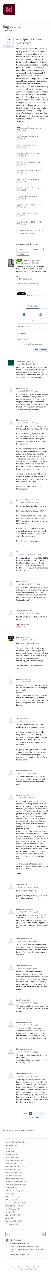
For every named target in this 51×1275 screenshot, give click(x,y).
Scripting (8, 1212)
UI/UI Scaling (9, 1224)
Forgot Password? (23, 339)
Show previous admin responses (27, 283)
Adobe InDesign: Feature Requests (21, 1246)
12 (32, 1117)
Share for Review (11, 1215)
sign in (23, 1130)
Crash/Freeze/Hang (11, 1173)
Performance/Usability (13, 1203)
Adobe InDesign (9, 1267)
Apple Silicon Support (12, 1160)
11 (28, 1117)
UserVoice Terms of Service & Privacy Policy (28, 1267)
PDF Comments (10, 1197)
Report (35, 364)
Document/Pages (11, 1176)
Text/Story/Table (10, 1221)
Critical (24, 254)
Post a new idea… (11, 1145)
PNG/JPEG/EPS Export (12, 1206)
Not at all (24, 249)
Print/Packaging (10, 1209)
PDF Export (9, 1200)
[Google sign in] (40, 314)
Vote (8, 46)
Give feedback (15, 1240)
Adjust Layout (10, 1157)
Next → (39, 1117)
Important (38, 249)
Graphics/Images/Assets (13, 1185)
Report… (32, 233)
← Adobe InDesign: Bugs (11, 30)
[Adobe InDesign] (9, 10)
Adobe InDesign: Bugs (13, 1142)
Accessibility (9, 1154)
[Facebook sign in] (24, 314)
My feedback (9, 1151)
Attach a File (33, 306)
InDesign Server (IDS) (12, 1191)
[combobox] (24, 1234)
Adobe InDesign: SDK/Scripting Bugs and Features (26, 1249)
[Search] (43, 1234)
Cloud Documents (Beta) (13, 1166)
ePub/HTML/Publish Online (14, 1182)
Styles (7, 1218)
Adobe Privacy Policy (30, 1269)
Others (25, 1142)
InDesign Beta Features (18, 1254)
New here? (32, 344)
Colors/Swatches (11, 1169)
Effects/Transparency (12, 1179)
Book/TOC (8, 1163)
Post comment (40, 349)
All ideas (8, 1148)
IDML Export (9, 1188)
